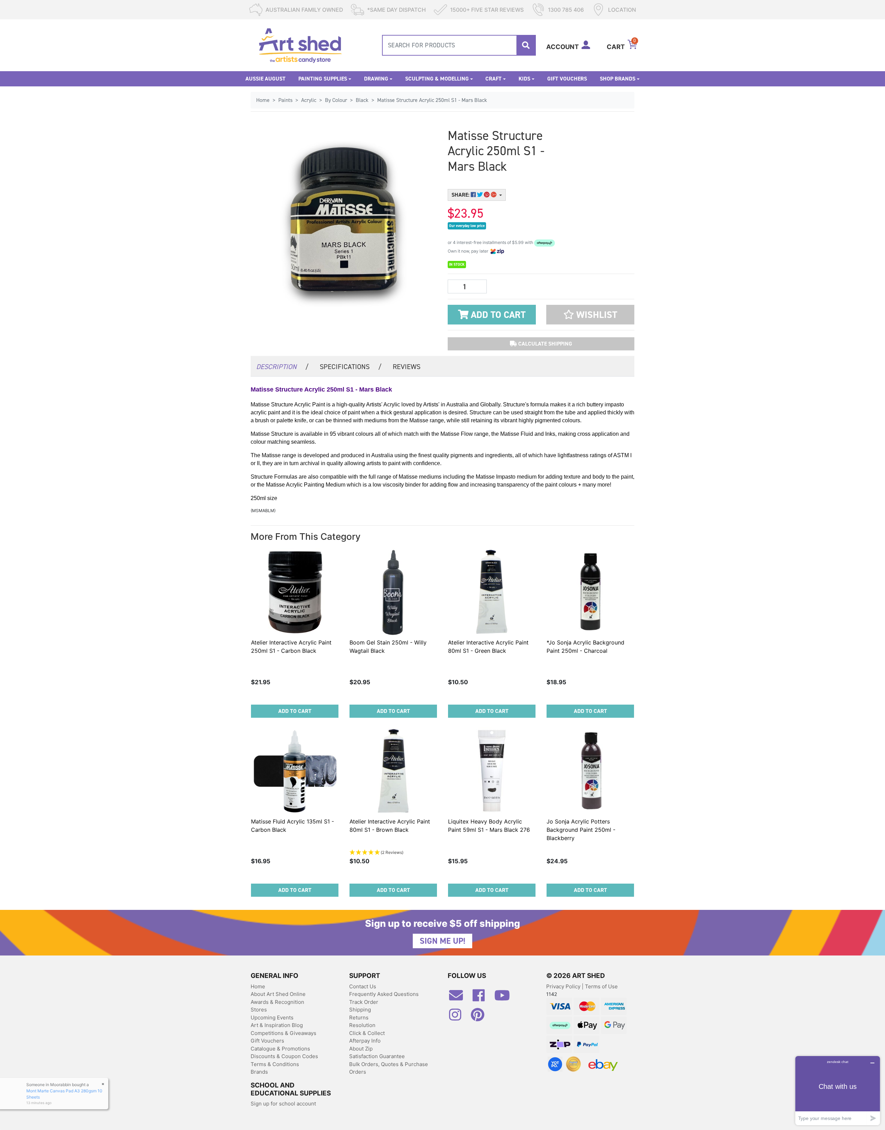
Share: (461, 194)
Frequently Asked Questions (384, 994)
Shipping (360, 1009)
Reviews (406, 366)
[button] (590, 314)
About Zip (361, 1048)
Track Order (363, 1002)
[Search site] (525, 45)
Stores (259, 1009)
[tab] (282, 366)
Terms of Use (601, 986)
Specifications (351, 366)
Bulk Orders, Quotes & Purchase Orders (388, 1068)
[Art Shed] (300, 45)
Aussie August (265, 78)
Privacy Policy (564, 986)
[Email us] (459, 998)
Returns (359, 1017)
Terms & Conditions (275, 1064)
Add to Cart (496, 315)
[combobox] (459, 45)
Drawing (376, 78)
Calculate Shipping (544, 343)
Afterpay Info (365, 1040)
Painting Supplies (322, 78)
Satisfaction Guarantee (377, 1056)
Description (282, 366)
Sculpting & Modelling (437, 78)
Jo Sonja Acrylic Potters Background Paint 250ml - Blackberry (581, 829)
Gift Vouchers (567, 78)
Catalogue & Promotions (280, 1048)
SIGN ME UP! (442, 941)
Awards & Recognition (277, 1002)
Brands (259, 1071)
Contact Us (362, 986)
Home (258, 986)
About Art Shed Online (278, 994)
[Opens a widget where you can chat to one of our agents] (838, 1090)
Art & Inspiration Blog (277, 1025)
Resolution (362, 1025)
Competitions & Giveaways (283, 1033)
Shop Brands (617, 78)
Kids (524, 78)
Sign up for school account (283, 1103)
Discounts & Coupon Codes (284, 1056)
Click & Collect (367, 1033)
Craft (493, 78)
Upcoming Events (272, 1017)
